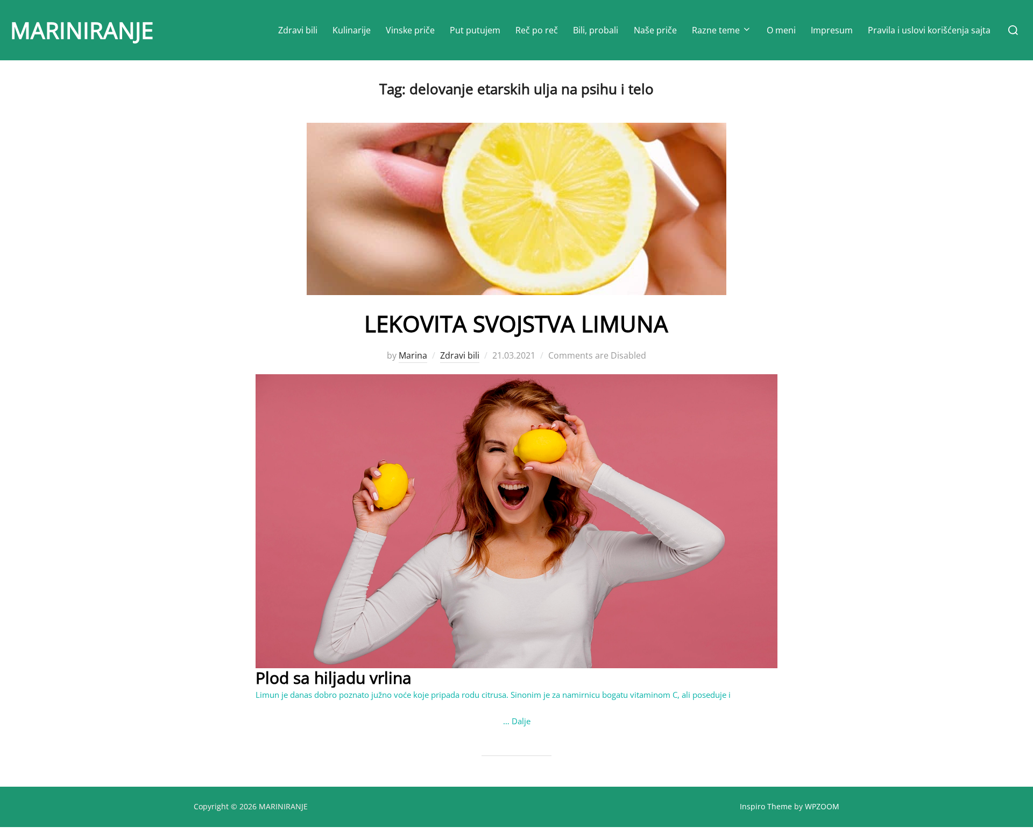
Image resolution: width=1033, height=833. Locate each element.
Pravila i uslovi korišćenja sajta (929, 30)
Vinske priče (410, 30)
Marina (413, 355)
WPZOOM (822, 806)
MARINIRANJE (81, 30)
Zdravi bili (297, 30)
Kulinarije (351, 30)
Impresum (832, 30)
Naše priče (655, 30)
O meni (781, 30)
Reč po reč (536, 30)
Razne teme (716, 30)
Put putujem (475, 30)
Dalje (521, 721)
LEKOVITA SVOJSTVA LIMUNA (516, 323)
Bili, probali (595, 30)
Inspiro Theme (766, 806)
